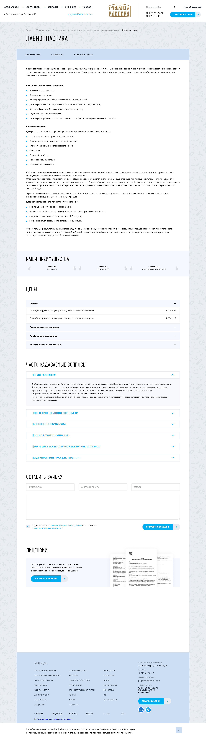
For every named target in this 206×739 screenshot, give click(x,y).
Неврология (108, 690)
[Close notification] (179, 730)
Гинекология (59, 30)
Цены (123, 713)
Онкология (74, 705)
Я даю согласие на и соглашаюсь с (65, 527)
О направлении (32, 54)
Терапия (106, 680)
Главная (29, 30)
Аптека (72, 700)
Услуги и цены (33, 7)
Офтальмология (41, 690)
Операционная (110, 700)
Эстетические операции (106, 30)
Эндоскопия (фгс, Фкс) (79, 680)
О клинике (70, 7)
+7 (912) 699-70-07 (193, 7)
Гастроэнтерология (43, 680)
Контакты (53, 7)
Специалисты (11, 7)
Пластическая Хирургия (45, 670)
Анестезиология (41, 695)
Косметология (110, 685)
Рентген (72, 695)
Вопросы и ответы (83, 54)
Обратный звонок (183, 14)
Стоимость (57, 54)
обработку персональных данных (66, 526)
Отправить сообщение (157, 527)
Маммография (40, 685)
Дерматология (75, 685)
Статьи (107, 713)
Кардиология (109, 675)
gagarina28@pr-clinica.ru (80, 14)
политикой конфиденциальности (48, 528)
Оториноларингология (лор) (82, 690)
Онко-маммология (77, 670)
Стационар (39, 705)
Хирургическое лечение (79, 30)
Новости (87, 7)
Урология (73, 675)
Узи (104, 695)
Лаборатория (40, 700)
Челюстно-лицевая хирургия (47, 675)
